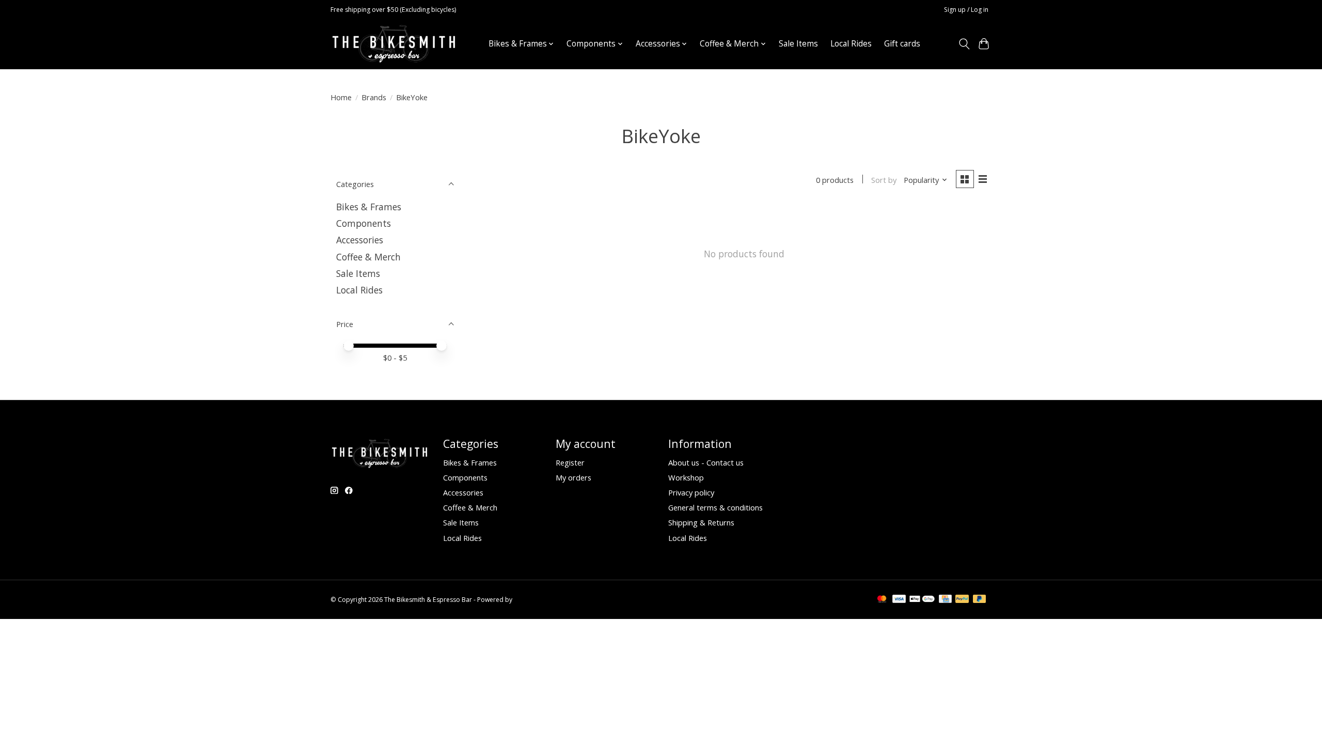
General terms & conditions (715, 507)
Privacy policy (691, 492)
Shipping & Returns (701, 522)
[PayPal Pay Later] (979, 600)
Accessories (359, 240)
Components (363, 223)
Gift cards (902, 43)
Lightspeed (530, 599)
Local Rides (851, 43)
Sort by (883, 180)
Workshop (686, 477)
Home (341, 97)
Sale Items (798, 43)
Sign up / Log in (966, 9)
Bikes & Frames (368, 206)
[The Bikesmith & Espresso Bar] (393, 43)
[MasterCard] (882, 600)
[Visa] (899, 600)
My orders (573, 477)
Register (570, 462)
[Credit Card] (945, 600)
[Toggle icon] (963, 44)
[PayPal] (962, 600)
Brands (373, 97)
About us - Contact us (706, 462)
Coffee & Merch (368, 257)
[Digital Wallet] (922, 600)
